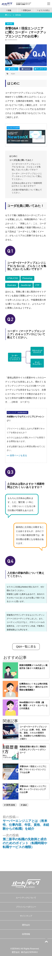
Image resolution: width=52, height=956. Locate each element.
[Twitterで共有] (11, 68)
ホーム (9, 15)
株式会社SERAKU (29, 952)
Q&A (13, 73)
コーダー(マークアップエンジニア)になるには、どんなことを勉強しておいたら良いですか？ (26, 167)
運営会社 (26, 925)
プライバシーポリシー (26, 907)
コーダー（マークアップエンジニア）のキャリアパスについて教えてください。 (27, 176)
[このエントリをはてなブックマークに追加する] (40, 68)
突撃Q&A (27, 10)
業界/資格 (18, 15)
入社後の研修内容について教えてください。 (27, 191)
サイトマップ (26, 916)
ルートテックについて (26, 897)
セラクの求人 (44, 10)
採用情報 (26, 934)
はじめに (13, 156)
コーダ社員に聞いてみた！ (21, 160)
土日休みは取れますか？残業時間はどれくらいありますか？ (27, 184)
